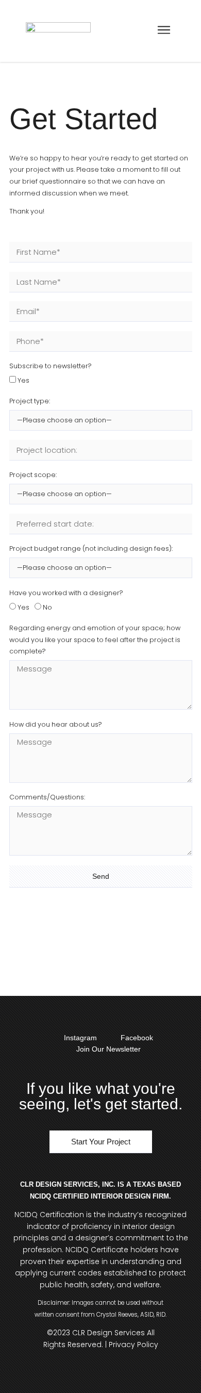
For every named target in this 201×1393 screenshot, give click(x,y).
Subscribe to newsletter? (50, 366)
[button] (163, 31)
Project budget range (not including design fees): (91, 548)
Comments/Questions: (47, 797)
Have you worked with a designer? (66, 592)
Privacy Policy (133, 1344)
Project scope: (33, 474)
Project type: (29, 401)
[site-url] (58, 31)
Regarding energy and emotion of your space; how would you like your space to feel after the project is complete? (94, 639)
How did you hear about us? (55, 724)
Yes (23, 380)
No (47, 607)
